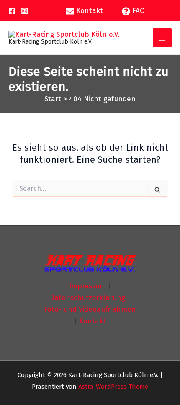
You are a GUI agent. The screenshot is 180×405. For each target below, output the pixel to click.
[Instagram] (24, 11)
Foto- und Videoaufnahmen (90, 309)
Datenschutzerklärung (87, 297)
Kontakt (92, 321)
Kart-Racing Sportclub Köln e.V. (50, 41)
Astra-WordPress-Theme (113, 386)
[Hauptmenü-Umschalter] (162, 38)
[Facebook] (12, 11)
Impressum (87, 286)
